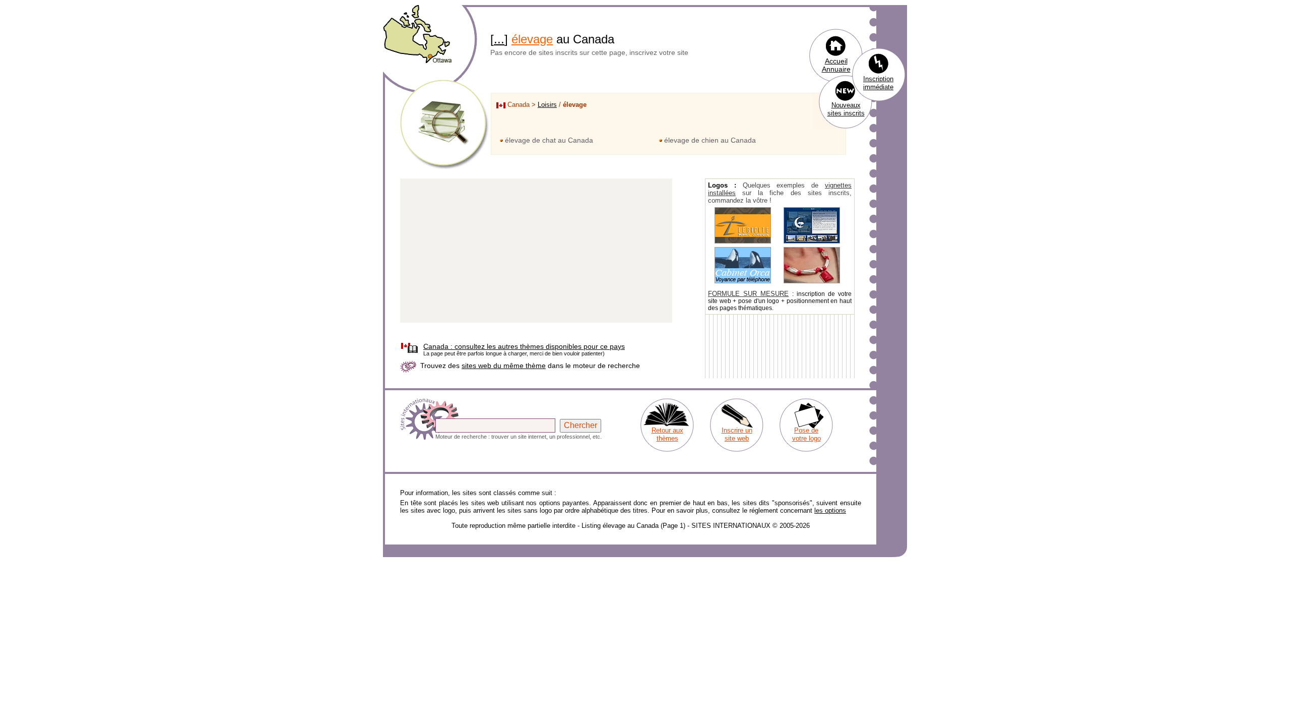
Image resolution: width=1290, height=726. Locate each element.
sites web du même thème (504, 365)
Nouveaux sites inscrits (846, 109)
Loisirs (547, 104)
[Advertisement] (536, 251)
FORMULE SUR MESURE (748, 293)
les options (830, 510)
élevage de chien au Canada (710, 140)
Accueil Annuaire (836, 65)
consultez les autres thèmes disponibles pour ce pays (524, 346)
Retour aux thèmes (667, 434)
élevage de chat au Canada (549, 140)
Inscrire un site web (737, 434)
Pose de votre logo (806, 434)
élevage (532, 39)
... (499, 39)
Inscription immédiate (878, 83)
